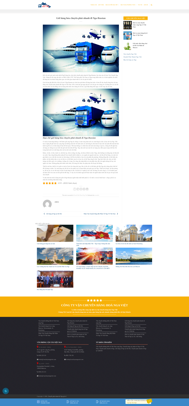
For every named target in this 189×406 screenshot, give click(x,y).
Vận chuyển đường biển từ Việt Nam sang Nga (48, 322)
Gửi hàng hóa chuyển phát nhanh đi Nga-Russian (77, 322)
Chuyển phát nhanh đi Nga (106, 348)
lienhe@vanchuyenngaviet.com (47, 359)
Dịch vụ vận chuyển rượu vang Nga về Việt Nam (139, 25)
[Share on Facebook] (74, 189)
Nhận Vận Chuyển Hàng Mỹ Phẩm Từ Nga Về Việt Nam (100, 214)
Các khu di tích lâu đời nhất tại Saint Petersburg (129, 243)
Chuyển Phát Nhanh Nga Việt (80, 195)
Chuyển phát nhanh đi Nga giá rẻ (57, 396)
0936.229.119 (42, 355)
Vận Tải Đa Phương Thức (127, 5)
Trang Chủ (93, 5)
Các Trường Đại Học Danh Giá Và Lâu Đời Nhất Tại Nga (53, 266)
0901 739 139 (69, 355)
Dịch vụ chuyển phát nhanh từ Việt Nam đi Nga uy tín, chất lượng (77, 335)
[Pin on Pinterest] (84, 189)
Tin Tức (140, 5)
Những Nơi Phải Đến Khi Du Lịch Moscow (128, 266)
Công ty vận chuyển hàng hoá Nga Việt (94, 305)
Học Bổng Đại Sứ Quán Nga (45, 289)
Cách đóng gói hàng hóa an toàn (46, 243)
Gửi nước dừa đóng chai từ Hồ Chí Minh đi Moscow (140, 45)
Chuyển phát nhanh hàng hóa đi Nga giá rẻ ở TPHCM (77, 330)
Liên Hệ (146, 5)
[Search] (151, 5)
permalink (96, 195)
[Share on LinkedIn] (87, 189)
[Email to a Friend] (81, 189)
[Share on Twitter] (77, 189)
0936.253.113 (42, 372)
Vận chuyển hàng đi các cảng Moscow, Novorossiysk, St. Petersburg (46, 328)
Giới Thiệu (101, 5)
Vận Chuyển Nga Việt (111, 5)
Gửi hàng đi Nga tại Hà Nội (54, 214)
